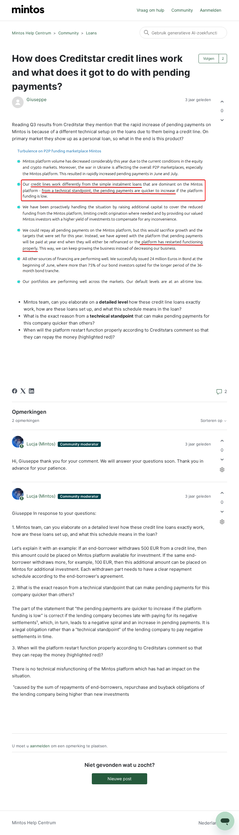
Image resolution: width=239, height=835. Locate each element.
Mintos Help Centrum (31, 33)
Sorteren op (212, 420)
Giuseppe (37, 99)
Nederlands (211, 822)
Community (182, 10)
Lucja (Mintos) (42, 444)
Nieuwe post (119, 778)
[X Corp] (23, 391)
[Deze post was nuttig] (222, 101)
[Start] (28, 10)
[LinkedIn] (31, 391)
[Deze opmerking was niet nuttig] (222, 459)
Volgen (208, 58)
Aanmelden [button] (210, 10)
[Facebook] (14, 391)
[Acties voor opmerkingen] (222, 469)
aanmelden (40, 746)
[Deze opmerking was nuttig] (222, 441)
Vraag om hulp (150, 10)
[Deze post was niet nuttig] (222, 120)
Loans (91, 33)
